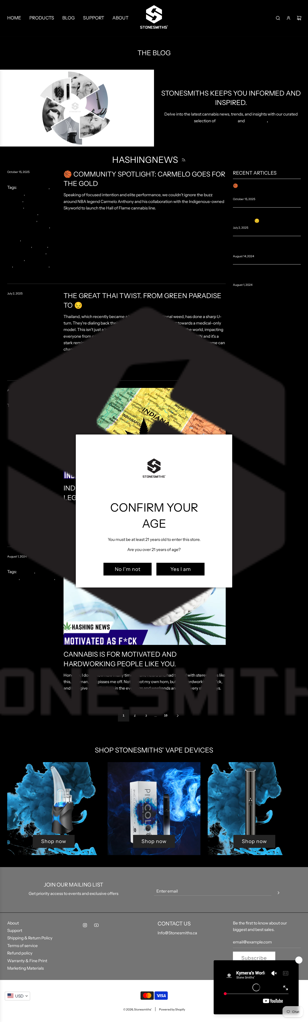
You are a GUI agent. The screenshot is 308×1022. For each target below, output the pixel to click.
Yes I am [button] (180, 569)
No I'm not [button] (128, 569)
